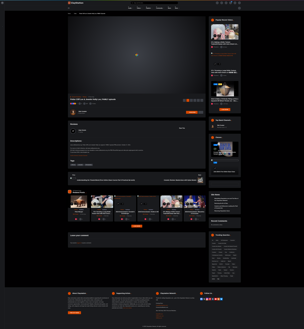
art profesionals (224, 240)
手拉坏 (231, 276)
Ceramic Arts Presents (217, 249)
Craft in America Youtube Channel (78, 155)
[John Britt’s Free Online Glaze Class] (224, 167)
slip (229, 267)
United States (227, 273)
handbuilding (226, 258)
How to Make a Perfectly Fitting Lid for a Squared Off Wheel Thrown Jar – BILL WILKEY (224, 101)
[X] (204, 299)
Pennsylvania (89, 164)
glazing (218, 258)
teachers (232, 270)
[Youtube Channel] (215, 299)
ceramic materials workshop (230, 249)
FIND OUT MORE (74, 312)
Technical (81, 209)
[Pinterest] (210, 299)
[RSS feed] (218, 299)
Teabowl (225, 270)
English (234, 255)
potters (233, 264)
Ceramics (214, 252)
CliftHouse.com (160, 316)
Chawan (220, 252)
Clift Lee (73, 164)
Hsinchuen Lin (215, 261)
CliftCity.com (159, 318)
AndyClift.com (159, 314)
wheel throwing (224, 276)
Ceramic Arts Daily (222, 243)
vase (233, 273)
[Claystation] (76, 2)
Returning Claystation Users (222, 210)
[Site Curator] (73, 112)
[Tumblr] (213, 299)
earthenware (228, 255)
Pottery (85, 96)
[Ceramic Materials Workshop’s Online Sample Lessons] (224, 149)
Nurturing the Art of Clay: (221, 203)
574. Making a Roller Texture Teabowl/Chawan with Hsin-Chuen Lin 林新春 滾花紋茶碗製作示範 (224, 44)
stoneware (235, 267)
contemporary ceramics (217, 255)
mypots (229, 261)
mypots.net (214, 264)
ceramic (214, 243)
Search (236, 184)
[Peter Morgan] (79, 201)
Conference (231, 252)
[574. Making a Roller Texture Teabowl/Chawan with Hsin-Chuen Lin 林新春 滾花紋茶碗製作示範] (171, 201)
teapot (213, 273)
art (212, 240)
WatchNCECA (215, 276)
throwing (219, 273)
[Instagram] (207, 299)
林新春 (213, 279)
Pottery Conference (222, 267)
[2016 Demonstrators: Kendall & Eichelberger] (125, 201)
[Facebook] (201, 299)
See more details (127, 308)
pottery (213, 267)
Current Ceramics (76, 96)
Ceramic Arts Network (216, 246)
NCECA (221, 264)
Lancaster (80, 164)
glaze (213, 258)
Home (69, 13)
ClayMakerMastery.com (162, 305)
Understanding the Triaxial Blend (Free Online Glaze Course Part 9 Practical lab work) (106, 180)
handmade (233, 258)
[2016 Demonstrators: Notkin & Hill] (148, 201)
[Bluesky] (221, 299)
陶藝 (218, 279)
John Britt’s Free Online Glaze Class (224, 171)
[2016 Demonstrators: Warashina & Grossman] (195, 201)
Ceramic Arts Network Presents (230, 246)
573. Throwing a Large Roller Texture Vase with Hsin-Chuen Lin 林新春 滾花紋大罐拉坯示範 (102, 213)
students (214, 270)
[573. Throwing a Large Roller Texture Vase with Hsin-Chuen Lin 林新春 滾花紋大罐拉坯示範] (102, 201)
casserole (232, 240)
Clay (226, 252)
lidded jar (223, 261)
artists (217, 240)
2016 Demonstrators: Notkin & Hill (148, 211)
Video (75, 13)
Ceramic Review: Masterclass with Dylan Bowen (180, 180)
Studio (219, 270)
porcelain (227, 264)
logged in (79, 242)
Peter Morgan (79, 211)
